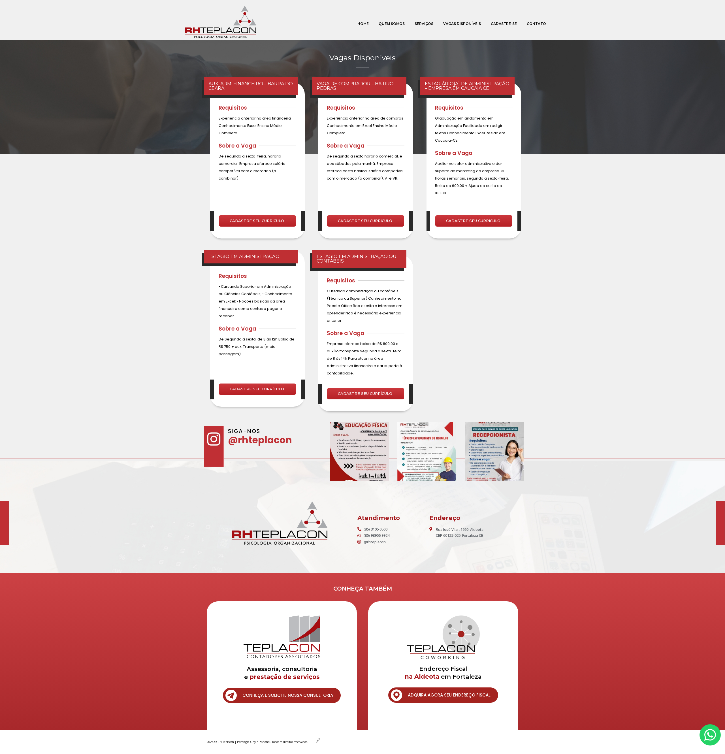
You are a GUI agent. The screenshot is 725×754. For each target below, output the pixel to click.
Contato (536, 24)
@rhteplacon (260, 440)
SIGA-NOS (244, 431)
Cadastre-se (504, 24)
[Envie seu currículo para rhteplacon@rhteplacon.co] (427, 451)
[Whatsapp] (710, 735)
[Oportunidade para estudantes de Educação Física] (359, 451)
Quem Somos (392, 24)
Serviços (424, 24)
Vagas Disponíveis (462, 24)
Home (363, 24)
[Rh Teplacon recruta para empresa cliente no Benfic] (494, 451)
